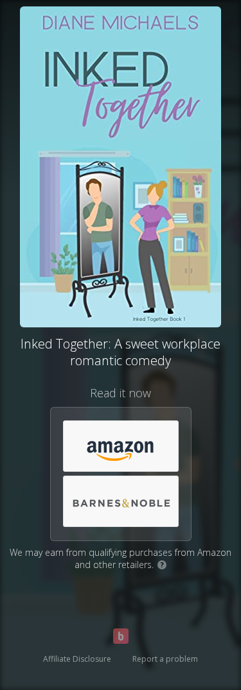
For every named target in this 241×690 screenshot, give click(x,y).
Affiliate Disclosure (77, 658)
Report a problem (165, 658)
